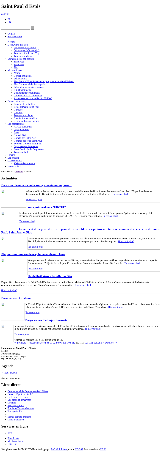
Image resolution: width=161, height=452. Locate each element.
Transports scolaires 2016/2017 (46, 207)
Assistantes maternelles (25, 118)
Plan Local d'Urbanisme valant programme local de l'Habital (44, 81)
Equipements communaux (27, 92)
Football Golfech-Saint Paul (28, 143)
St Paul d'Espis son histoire (21, 58)
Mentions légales (16, 441)
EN (9, 22)
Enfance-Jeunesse (16, 101)
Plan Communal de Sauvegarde (29, 84)
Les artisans (13, 157)
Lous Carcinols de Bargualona (29, 149)
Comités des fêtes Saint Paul (28, 140)
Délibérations (20, 78)
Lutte (16, 132)
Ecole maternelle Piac (24, 104)
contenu (5, 14)
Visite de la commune (24, 163)
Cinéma (11, 155)
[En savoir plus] (120, 194)
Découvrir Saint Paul (18, 44)
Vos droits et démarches (19, 399)
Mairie (17, 73)
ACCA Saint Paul (23, 126)
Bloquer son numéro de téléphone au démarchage (33, 254)
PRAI (103, 449)
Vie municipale (15, 70)
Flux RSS (12, 444)
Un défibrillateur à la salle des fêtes (50, 276)
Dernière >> (111, 342)
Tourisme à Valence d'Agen (27, 53)
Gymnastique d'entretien (26, 146)
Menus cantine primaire (19, 416)
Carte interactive (16, 419)
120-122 (89, 342)
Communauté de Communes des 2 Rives (28, 391)
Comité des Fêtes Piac (25, 138)
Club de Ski (20, 135)
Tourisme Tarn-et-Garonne (21, 408)
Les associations (16, 123)
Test (10, 433)
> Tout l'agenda (9, 372)
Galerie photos (15, 160)
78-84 (43, 342)
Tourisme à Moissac (24, 56)
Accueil (11, 42)
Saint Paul (19, 61)
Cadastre (12, 402)
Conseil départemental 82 (20, 394)
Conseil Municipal (23, 75)
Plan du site (13, 438)
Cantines (18, 112)
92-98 (56, 342)
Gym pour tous (21, 129)
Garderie (18, 109)
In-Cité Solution (59, 449)
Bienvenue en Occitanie (16, 298)
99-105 (63, 342)
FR (9, 19)
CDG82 (79, 449)
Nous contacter (15, 166)
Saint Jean (19, 64)
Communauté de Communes (28, 95)
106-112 (71, 342)
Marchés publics (16, 405)
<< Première (20, 342)
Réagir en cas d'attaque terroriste (46, 320)
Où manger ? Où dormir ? (26, 50)
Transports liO (15, 411)
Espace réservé (15, 36)
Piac (16, 67)
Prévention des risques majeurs (29, 87)
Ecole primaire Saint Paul (26, 107)
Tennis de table (21, 152)
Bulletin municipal (23, 90)
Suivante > (99, 342)
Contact (11, 33)
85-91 (49, 342)
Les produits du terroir (25, 47)
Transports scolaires (23, 115)
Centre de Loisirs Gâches (26, 121)
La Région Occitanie (18, 397)
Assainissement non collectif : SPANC (33, 98)
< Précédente (33, 342)
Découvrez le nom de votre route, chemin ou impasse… (36, 185)
